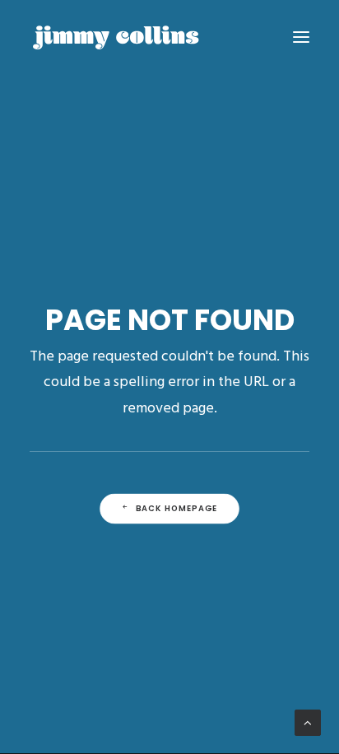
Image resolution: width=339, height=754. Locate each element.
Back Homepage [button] (177, 508)
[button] (301, 36)
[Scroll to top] (308, 723)
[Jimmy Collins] (116, 36)
